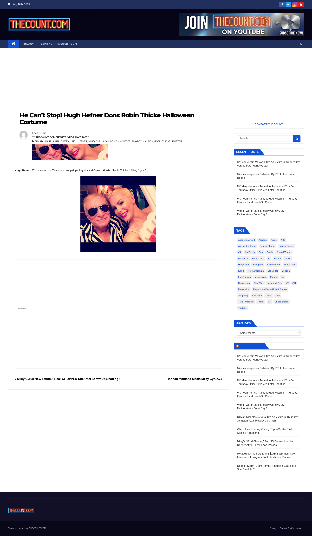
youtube (242, 308)
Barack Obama (267, 246)
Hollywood (243, 264)
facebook (243, 258)
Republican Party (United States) (270, 289)
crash (269, 252)
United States (281, 301)
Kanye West (290, 264)
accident (263, 240)
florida (277, 258)
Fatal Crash (258, 258)
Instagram (258, 264)
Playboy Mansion (142, 141)
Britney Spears (286, 246)
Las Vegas (272, 270)
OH (294, 283)
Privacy (28, 43)
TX (269, 301)
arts (283, 240)
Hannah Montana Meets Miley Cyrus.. (194, 379)
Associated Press (247, 246)
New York (259, 283)
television (257, 295)
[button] (301, 43)
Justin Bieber (273, 264)
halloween (62, 141)
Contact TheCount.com (59, 43)
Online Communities (117, 141)
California (250, 252)
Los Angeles (244, 277)
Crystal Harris (44, 141)
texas (269, 295)
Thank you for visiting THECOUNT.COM (27, 528)
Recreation (243, 289)
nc (282, 277)
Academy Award (246, 240)
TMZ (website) (246, 301)
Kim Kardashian (255, 270)
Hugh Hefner (79, 141)
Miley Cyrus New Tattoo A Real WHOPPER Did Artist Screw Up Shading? (68, 379)
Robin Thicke (162, 141)
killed (241, 270)
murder (274, 277)
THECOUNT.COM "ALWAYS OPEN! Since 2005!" (62, 137)
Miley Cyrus (96, 141)
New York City (274, 283)
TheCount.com (251, 346)
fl (269, 258)
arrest (274, 240)
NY (287, 283)
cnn (261, 252)
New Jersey (244, 283)
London (286, 270)
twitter (177, 141)
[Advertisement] (118, 84)
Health (288, 258)
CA (239, 252)
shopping (243, 295)
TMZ (277, 295)
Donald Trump (283, 252)
